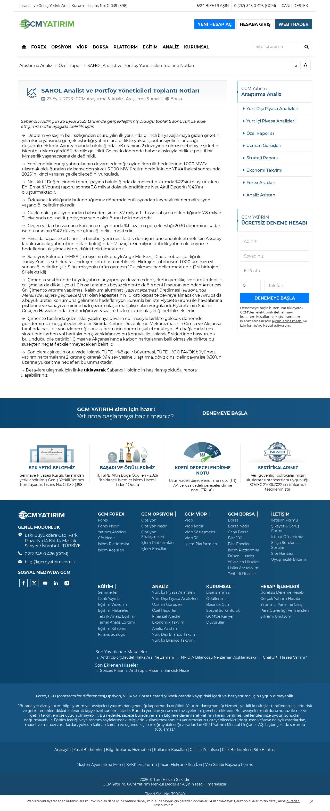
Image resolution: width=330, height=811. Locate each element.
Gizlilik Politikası (204, 749)
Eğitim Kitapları (112, 628)
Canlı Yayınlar (110, 598)
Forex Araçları (260, 182)
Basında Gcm (218, 604)
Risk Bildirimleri (236, 749)
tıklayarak (95, 370)
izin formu (248, 325)
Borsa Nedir (238, 526)
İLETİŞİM (280, 514)
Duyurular (215, 622)
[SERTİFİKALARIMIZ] (278, 452)
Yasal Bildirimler (88, 749)
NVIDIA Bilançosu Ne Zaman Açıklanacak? (219, 657)
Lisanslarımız (217, 592)
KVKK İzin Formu (141, 764)
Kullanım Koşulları (170, 749)
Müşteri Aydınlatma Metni (100, 764)
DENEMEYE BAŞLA (225, 413)
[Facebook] (23, 583)
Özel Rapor (70, 65)
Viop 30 (191, 538)
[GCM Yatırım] (46, 27)
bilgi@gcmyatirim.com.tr (50, 561)
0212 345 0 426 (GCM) (46, 553)
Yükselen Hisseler (243, 562)
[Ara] (306, 46)
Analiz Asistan (260, 194)
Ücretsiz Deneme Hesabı (282, 592)
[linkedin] (56, 583)
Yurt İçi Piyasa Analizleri (270, 120)
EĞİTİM (105, 586)
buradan (293, 801)
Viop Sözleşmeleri (201, 532)
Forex (103, 520)
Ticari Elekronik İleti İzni (181, 764)
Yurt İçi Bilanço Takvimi (173, 640)
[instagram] (67, 583)
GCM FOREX (111, 514)
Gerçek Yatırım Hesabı (280, 598)
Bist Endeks (238, 544)
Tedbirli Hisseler (242, 574)
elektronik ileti (268, 312)
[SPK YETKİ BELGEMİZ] (52, 452)
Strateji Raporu (262, 157)
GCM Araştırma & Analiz (99, 98)
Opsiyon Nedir (154, 526)
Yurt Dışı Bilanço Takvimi (174, 634)
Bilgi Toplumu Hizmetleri (128, 749)
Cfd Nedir (106, 538)
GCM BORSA (241, 514)
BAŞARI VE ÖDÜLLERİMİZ (127, 467)
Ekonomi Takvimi (264, 170)
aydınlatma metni (287, 321)
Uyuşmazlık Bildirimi (290, 559)
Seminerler (108, 592)
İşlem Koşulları (111, 550)
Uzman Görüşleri (263, 145)
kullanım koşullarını (257, 316)
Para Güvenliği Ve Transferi (284, 610)
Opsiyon (148, 520)
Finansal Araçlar (166, 616)
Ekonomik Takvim (168, 622)
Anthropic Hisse (143, 670)
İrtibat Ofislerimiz (287, 536)
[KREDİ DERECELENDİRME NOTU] (202, 452)
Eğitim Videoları (112, 604)
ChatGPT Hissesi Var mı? (285, 657)
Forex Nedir (108, 526)
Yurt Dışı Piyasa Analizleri (272, 108)
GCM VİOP (196, 514)
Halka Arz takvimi (243, 568)
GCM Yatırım (114, 784)
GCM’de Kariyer (220, 616)
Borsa (233, 520)
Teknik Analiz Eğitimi (116, 616)
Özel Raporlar (260, 133)
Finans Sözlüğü (111, 634)
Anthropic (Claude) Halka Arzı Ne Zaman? (138, 657)
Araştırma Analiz (35, 65)
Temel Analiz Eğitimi (116, 622)
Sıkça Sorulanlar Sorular (285, 545)
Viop (189, 520)
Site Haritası (282, 553)
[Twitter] (34, 583)
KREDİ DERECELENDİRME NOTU (203, 470)
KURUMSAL (218, 586)
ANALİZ (160, 586)
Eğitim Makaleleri (113, 610)
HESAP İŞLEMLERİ (279, 586)
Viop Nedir (194, 526)
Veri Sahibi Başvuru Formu (229, 764)
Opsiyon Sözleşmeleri (152, 534)
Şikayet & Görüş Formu (285, 528)
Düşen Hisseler (241, 556)
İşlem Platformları (114, 544)
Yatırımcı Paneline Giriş (281, 604)
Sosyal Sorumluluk (223, 610)
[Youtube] (45, 583)
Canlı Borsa (238, 532)
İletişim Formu (284, 520)
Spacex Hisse (111, 670)
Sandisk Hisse (176, 670)
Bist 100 (235, 538)
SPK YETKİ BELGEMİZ (52, 467)
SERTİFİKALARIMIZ (278, 467)
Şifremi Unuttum (275, 616)
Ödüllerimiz (216, 598)
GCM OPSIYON (157, 514)
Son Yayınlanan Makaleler (121, 651)
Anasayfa (62, 749)
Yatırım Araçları (112, 532)
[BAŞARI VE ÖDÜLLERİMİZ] (127, 452)
